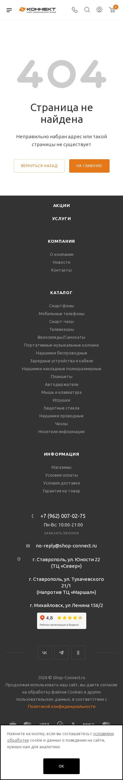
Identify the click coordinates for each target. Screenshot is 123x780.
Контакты (61, 270)
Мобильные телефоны (62, 313)
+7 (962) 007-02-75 (63, 516)
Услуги (61, 218)
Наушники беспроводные (61, 353)
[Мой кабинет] (99, 10)
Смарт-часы (61, 321)
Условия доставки (61, 483)
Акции (61, 205)
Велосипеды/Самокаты (61, 337)
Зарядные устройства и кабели (61, 360)
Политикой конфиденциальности (61, 706)
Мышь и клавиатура (61, 392)
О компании (61, 254)
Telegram (61, 653)
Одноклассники (78, 653)
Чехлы (61, 423)
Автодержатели (61, 384)
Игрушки (61, 400)
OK (62, 766)
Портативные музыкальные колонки (61, 345)
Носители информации (61, 431)
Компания (61, 241)
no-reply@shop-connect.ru (66, 545)
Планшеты (61, 376)
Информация (61, 454)
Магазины (61, 467)
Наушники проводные (61, 415)
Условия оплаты (61, 475)
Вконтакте (45, 653)
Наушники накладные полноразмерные (61, 368)
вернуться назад (39, 166)
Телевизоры (61, 329)
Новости (61, 262)
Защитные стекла (61, 408)
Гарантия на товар (61, 490)
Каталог (61, 292)
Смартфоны (61, 305)
